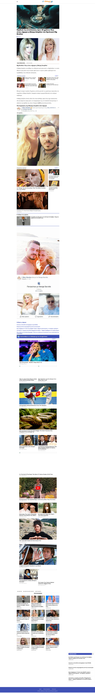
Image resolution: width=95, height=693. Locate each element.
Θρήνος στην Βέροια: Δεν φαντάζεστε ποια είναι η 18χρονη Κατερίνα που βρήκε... (37, 605)
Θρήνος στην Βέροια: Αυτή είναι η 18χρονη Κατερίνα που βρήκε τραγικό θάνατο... (37, 619)
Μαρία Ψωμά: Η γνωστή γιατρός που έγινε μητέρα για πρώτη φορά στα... (52, 647)
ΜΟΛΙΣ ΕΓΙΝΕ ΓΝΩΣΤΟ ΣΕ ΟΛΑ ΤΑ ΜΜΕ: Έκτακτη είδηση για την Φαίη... (52, 605)
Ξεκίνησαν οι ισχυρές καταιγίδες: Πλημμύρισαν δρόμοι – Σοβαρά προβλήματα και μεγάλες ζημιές (38, 330)
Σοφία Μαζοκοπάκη (21, 62)
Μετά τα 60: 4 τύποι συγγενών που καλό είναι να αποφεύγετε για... (37, 633)
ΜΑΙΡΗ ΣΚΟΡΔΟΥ (38, 591)
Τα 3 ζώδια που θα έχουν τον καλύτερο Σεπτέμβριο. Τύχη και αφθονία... (23, 605)
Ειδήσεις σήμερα (21, 322)
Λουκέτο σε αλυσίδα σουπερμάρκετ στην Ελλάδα (27, 324)
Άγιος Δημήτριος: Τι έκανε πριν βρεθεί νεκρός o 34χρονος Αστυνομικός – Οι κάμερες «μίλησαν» (37, 328)
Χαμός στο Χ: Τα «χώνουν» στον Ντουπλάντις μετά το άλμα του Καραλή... (23, 619)
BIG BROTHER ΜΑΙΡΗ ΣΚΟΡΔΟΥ (28, 591)
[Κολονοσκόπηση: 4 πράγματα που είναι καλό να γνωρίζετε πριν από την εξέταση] (52, 627)
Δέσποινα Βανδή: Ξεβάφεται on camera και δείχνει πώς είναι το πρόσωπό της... (52, 619)
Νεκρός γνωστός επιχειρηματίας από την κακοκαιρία (28, 326)
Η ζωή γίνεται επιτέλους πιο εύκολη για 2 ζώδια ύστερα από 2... (23, 633)
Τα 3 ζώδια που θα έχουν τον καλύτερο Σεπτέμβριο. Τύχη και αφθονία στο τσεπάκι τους (45, 217)
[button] (38, 17)
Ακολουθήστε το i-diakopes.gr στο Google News (33, 336)
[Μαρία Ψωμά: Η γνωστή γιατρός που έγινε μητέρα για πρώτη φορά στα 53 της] (52, 641)
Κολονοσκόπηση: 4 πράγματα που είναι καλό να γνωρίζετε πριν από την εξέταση (52, 633)
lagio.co (56, 690)
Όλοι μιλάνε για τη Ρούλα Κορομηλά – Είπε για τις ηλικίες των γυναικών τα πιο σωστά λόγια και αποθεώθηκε (38, 333)
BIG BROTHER (19, 591)
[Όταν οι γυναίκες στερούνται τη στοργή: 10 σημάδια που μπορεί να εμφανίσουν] (23, 641)
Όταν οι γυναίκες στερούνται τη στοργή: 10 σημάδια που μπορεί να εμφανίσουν (23, 647)
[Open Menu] (17, 1)
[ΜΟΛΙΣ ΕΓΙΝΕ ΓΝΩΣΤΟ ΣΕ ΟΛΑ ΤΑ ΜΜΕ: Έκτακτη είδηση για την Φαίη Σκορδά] (52, 599)
